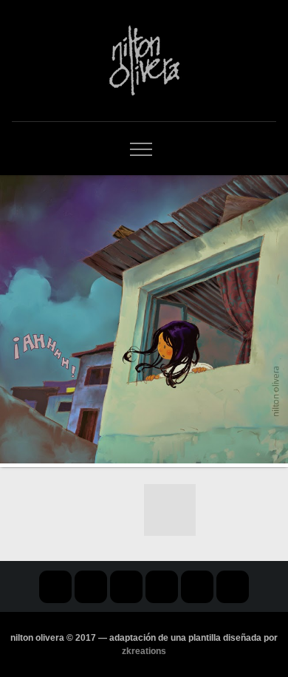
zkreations (144, 651)
